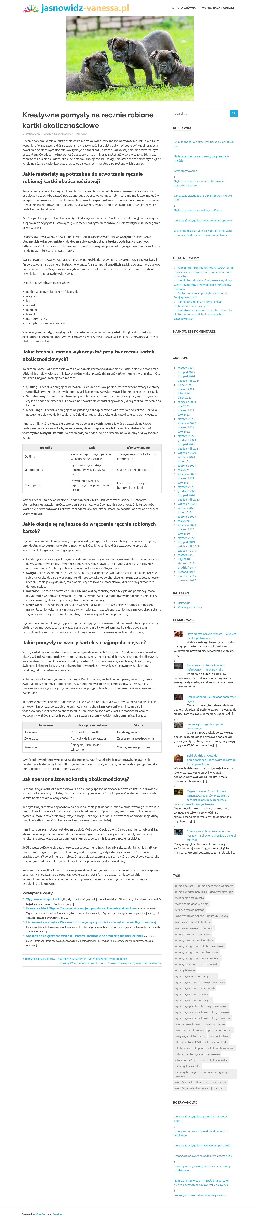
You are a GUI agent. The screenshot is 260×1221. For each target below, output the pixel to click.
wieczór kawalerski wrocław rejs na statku (200, 1082)
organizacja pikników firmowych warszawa (200, 1006)
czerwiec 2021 (187, 465)
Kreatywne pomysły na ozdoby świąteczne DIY (203, 1155)
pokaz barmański (214, 1024)
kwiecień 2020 (187, 525)
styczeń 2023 (186, 418)
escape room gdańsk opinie (191, 903)
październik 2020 (189, 499)
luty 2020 (184, 533)
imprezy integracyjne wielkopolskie (196, 952)
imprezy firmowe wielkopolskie (194, 940)
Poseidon (58, 1214)
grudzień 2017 (187, 567)
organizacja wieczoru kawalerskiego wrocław (202, 1018)
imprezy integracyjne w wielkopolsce (197, 958)
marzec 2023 (186, 410)
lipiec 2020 (185, 512)
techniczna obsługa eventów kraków (197, 1054)
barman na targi (184, 885)
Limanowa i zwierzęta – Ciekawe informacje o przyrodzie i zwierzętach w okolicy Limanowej (91, 922)
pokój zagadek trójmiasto (190, 1036)
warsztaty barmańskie (214, 1060)
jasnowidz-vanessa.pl (57, 133)
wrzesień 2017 (187, 576)
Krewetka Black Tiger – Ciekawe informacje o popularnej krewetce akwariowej (81, 908)
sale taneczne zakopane (189, 1048)
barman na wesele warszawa (215, 885)
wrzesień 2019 (187, 550)
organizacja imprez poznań (191, 994)
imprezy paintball (185, 964)
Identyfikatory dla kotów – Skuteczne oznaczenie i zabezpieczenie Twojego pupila (75, 958)
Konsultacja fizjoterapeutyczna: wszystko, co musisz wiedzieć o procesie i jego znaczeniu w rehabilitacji (204, 272)
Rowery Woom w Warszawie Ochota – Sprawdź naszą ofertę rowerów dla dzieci (110, 963)
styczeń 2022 (186, 435)
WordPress (42, 1214)
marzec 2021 (186, 478)
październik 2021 (189, 448)
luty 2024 (184, 393)
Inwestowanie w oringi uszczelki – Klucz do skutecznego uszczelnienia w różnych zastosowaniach (203, 314)
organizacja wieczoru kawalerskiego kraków (201, 1012)
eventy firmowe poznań (189, 909)
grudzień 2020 (187, 491)
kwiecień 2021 (187, 474)
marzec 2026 (186, 367)
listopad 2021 (186, 444)
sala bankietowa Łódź (187, 1042)
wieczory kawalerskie (187, 1066)
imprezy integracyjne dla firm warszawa (199, 946)
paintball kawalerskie (187, 1024)
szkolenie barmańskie (221, 1048)
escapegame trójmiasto (189, 897)
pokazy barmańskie (220, 1030)
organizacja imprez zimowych (192, 1000)
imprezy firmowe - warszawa (192, 933)
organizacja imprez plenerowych (194, 988)
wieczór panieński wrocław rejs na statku (199, 1088)
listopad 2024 (186, 376)
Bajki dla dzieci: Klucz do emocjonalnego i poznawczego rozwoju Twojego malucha (211, 760)
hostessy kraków (217, 915)
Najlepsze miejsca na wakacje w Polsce (198, 210)
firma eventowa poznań (189, 915)
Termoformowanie (185, 170)
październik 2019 (189, 546)
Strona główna (184, 8)
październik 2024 (189, 380)
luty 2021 (184, 482)
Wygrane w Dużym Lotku (44, 899)
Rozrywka (81, 133)
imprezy (208, 927)
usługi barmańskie (185, 1060)
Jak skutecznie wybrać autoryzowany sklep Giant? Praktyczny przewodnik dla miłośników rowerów (203, 284)
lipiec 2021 (185, 461)
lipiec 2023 (185, 397)
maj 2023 (184, 406)
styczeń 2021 (186, 486)
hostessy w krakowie (187, 927)
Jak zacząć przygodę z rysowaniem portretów (202, 1145)
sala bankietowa (219, 1036)
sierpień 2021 (186, 457)
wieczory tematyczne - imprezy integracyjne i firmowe (202, 1074)
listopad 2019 (186, 542)
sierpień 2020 (186, 508)
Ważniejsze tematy (190, 607)
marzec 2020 (186, 529)
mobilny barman (184, 970)
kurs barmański (208, 964)
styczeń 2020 (186, 537)
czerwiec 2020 (187, 516)
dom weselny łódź (221, 891)
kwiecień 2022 (187, 423)
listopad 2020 (186, 495)
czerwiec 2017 (187, 580)
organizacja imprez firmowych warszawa (199, 982)
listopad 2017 (186, 571)
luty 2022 (184, 431)
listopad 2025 (186, 372)
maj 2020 (184, 520)
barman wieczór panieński (190, 891)
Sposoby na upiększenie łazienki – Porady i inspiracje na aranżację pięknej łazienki (84, 936)
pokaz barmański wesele (189, 1030)
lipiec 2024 (185, 384)
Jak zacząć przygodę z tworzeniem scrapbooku (203, 220)
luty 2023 (184, 414)
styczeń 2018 (186, 563)
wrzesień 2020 (187, 503)
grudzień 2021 (187, 440)
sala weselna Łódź (215, 1042)
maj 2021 (184, 469)
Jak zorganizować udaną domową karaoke (200, 1195)
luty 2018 (184, 559)
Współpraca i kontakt (218, 8)
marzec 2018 (186, 554)
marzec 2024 (186, 389)
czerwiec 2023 (187, 401)
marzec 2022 (186, 427)
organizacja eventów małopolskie (195, 976)
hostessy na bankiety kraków (192, 921)
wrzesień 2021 (187, 452)
